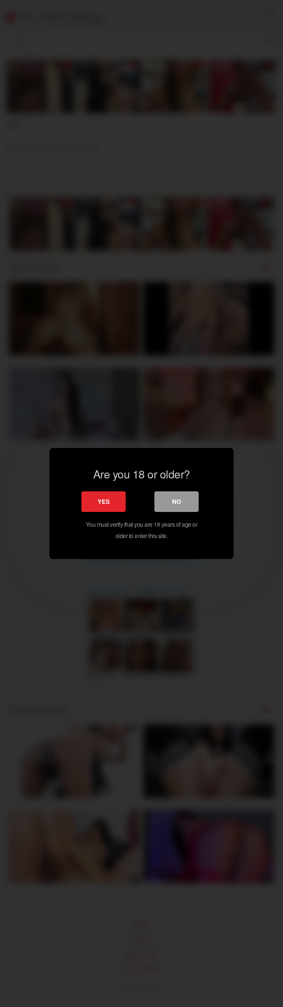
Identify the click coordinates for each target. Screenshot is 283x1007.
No (176, 501)
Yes (104, 501)
